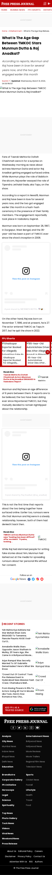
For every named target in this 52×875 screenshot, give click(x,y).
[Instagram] (37, 579)
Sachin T (6, 81)
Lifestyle (31, 789)
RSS (31, 861)
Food (28, 805)
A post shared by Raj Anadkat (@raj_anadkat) (26, 495)
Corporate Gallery (12, 779)
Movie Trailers (33, 756)
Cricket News (32, 779)
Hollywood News (34, 746)
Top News (7, 813)
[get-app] (49, 4)
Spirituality (8, 805)
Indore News (8, 751)
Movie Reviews (33, 751)
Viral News (7, 833)
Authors (39, 861)
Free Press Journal (17, 3)
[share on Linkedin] (25, 727)
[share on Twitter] (19, 727)
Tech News (8, 823)
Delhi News (7, 761)
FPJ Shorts (34, 10)
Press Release (9, 843)
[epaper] (44, 4)
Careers (39, 851)
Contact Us (39, 856)
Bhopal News (8, 756)
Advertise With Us (18, 861)
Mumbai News (17, 10)
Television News (34, 766)
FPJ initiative (9, 784)
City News (7, 741)
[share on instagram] (31, 727)
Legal (5, 795)
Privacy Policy (24, 856)
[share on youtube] (37, 727)
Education (7, 766)
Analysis (6, 736)
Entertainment (15, 31)
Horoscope (8, 789)
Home (4, 10)
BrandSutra (8, 774)
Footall (29, 784)
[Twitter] (33, 579)
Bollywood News (34, 741)
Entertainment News (37, 736)
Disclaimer (10, 856)
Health (29, 795)
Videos (6, 828)
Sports (29, 774)
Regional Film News (35, 761)
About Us (11, 851)
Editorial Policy (25, 851)
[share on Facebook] (13, 727)
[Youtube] (41, 579)
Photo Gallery (9, 818)
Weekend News (10, 838)
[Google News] (18, 579)
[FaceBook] (28, 579)
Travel (29, 800)
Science (6, 800)
